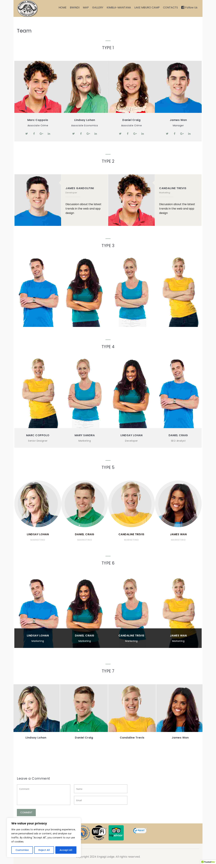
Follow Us (191, 7)
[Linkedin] (49, 133)
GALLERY (97, 7)
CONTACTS (170, 7)
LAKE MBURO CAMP (147, 7)
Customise (22, 850)
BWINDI (74, 7)
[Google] (41, 133)
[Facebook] (34, 133)
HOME (62, 7)
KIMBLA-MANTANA (119, 7)
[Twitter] (27, 133)
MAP (86, 7)
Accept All (66, 850)
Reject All (44, 850)
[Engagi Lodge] (27, 8)
